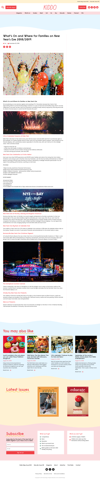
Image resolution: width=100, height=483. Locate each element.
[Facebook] (89, 7)
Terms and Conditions (59, 473)
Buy (56, 13)
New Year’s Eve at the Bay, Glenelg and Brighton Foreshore (22, 213)
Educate (62, 13)
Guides (35, 13)
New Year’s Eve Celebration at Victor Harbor (17, 154)
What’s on (27, 13)
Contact (78, 465)
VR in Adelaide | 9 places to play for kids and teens (61, 356)
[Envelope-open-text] (97, 7)
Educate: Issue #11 (94, 1)
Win (82, 13)
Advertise (62, 465)
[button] (4, 47)
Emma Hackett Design (60, 477)
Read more (6, 370)
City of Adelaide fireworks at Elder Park (16, 136)
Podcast (76, 13)
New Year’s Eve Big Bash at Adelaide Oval (16, 226)
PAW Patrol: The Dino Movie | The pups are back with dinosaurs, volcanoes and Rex (38, 356)
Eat (47, 13)
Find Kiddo (70, 465)
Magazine (19, 13)
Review (69, 13)
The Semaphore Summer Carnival (14, 284)
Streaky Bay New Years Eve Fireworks (15, 293)
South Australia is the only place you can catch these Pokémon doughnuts (14, 356)
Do (51, 13)
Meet (41, 13)
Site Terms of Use (48, 473)
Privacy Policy (38, 473)
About (56, 465)
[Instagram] (92, 7)
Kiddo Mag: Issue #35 (82, 1)
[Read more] (10, 370)
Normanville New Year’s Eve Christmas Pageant (18, 233)
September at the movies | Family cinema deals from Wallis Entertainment (85, 356)
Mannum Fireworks (9, 302)
